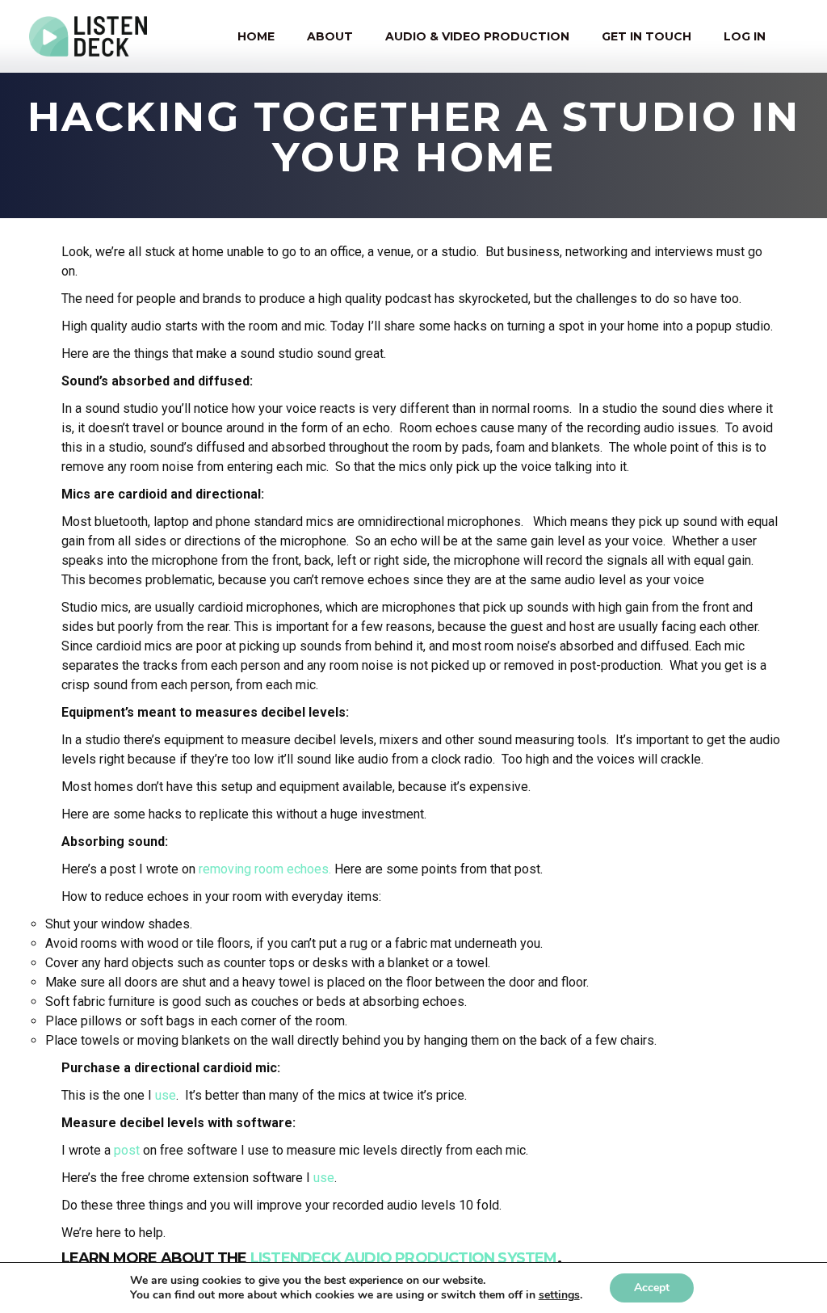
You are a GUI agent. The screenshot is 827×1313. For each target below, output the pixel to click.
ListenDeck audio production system (403, 1258)
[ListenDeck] (88, 36)
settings (559, 1295)
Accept (652, 1287)
